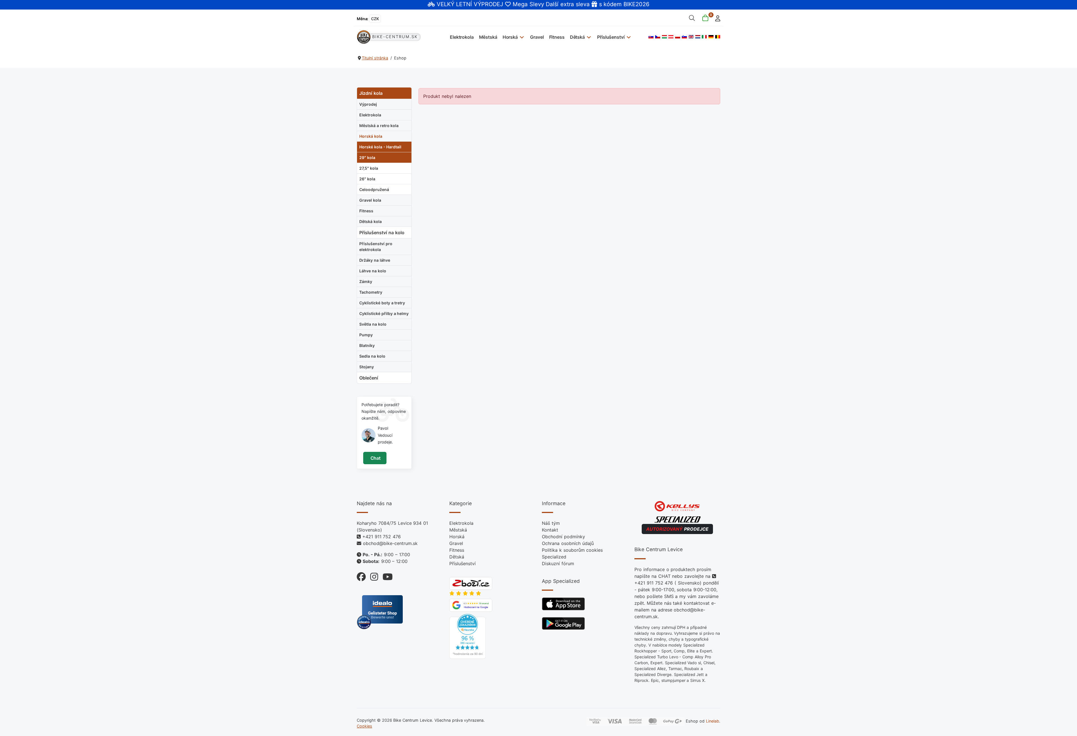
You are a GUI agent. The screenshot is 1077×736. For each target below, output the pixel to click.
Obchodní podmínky (563, 536)
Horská (510, 37)
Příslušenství (610, 37)
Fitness (557, 37)
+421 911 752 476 (381, 536)
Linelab (712, 720)
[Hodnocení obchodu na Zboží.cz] (470, 583)
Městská (488, 37)
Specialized (554, 557)
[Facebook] (361, 575)
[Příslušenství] (627, 37)
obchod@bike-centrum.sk (390, 543)
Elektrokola (461, 37)
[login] (716, 18)
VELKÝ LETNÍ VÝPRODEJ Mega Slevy (490, 4)
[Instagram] (372, 575)
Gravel (537, 37)
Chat (375, 458)
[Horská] (521, 37)
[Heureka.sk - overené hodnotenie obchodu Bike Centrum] (467, 636)
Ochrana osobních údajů (568, 543)
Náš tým (551, 523)
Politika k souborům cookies (572, 550)
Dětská (577, 37)
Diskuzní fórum (558, 563)
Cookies (364, 726)
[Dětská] (588, 37)
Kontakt (550, 530)
